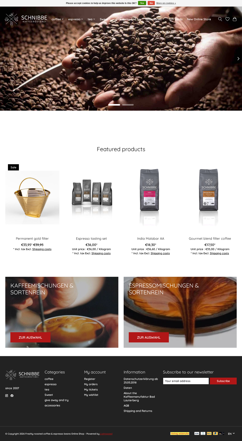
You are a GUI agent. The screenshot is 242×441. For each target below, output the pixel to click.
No (151, 3)
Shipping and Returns (138, 411)
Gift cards (175, 19)
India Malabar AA (150, 238)
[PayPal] (209, 434)
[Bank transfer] (196, 434)
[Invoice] (203, 434)
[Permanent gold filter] (32, 197)
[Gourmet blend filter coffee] (210, 197)
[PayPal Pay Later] (215, 434)
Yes (142, 3)
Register (89, 379)
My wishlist (91, 395)
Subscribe (223, 381)
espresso (51, 384)
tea (47, 389)
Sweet (49, 395)
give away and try (128, 19)
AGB (126, 405)
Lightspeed (106, 433)
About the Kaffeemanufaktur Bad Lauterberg (139, 396)
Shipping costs (41, 249)
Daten (128, 388)
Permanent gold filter (32, 238)
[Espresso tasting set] (91, 197)
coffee (49, 379)
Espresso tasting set (91, 238)
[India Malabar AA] (151, 197)
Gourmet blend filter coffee (210, 238)
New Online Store (199, 19)
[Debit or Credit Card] (221, 434)
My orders (91, 384)
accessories (52, 405)
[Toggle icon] (220, 19)
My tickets (91, 389)
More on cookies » (166, 3)
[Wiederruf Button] (179, 434)
